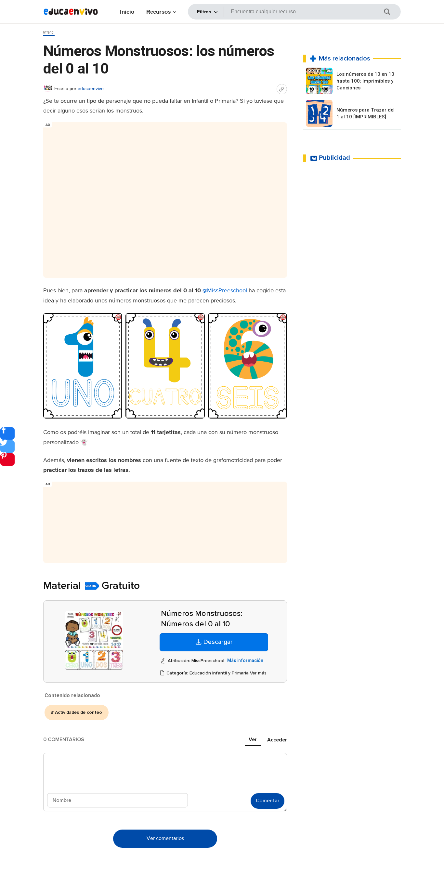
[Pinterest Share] (7, 459)
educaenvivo (91, 88)
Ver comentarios (165, 838)
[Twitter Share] (7, 446)
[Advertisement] (165, 197)
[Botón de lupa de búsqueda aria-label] (391, 11)
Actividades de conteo (78, 712)
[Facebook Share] (7, 433)
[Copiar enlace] (282, 89)
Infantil (49, 32)
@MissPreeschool (224, 291)
